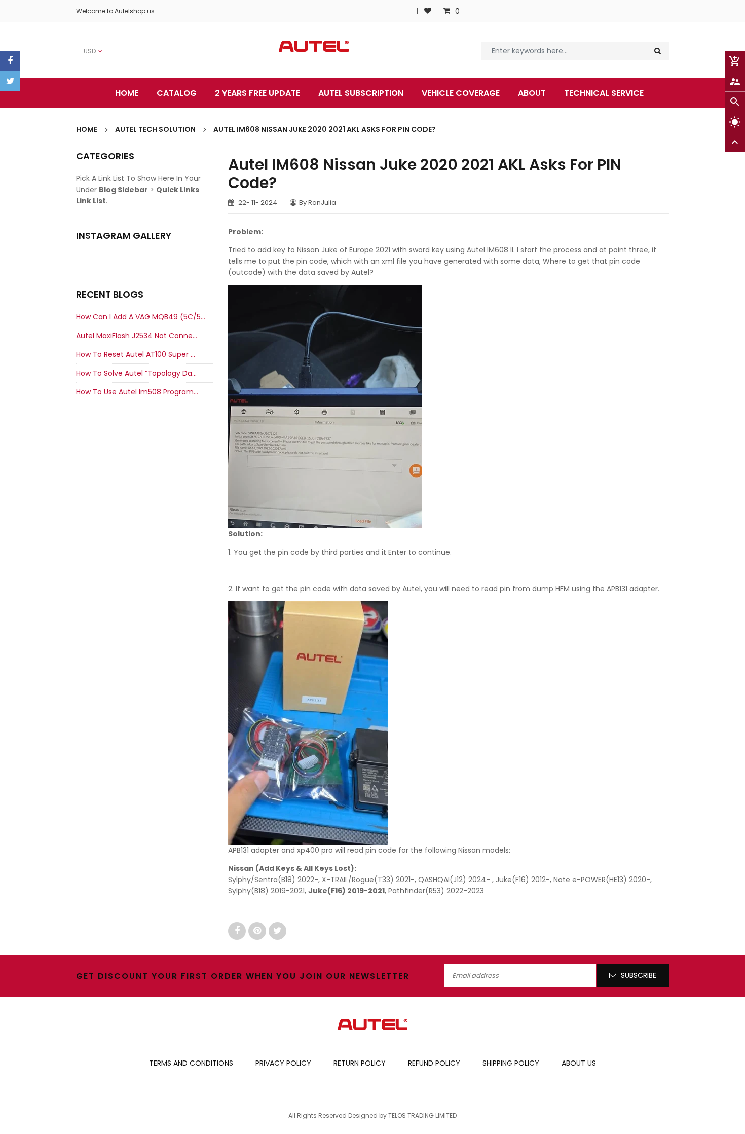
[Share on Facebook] (238, 930)
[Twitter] (10, 81)
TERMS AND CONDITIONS (191, 1063)
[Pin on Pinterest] (258, 930)
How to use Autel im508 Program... (137, 392)
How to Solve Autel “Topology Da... (136, 373)
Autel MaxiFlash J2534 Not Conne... (136, 336)
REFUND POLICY (434, 1063)
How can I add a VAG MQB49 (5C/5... (140, 317)
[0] (448, 11)
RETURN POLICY (359, 1063)
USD (83, 46)
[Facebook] (10, 61)
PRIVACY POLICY (283, 1063)
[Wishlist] (427, 11)
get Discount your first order (159, 976)
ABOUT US (579, 1063)
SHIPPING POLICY (510, 1063)
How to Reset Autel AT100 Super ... (135, 354)
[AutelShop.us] (372, 1024)
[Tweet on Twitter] (277, 930)
